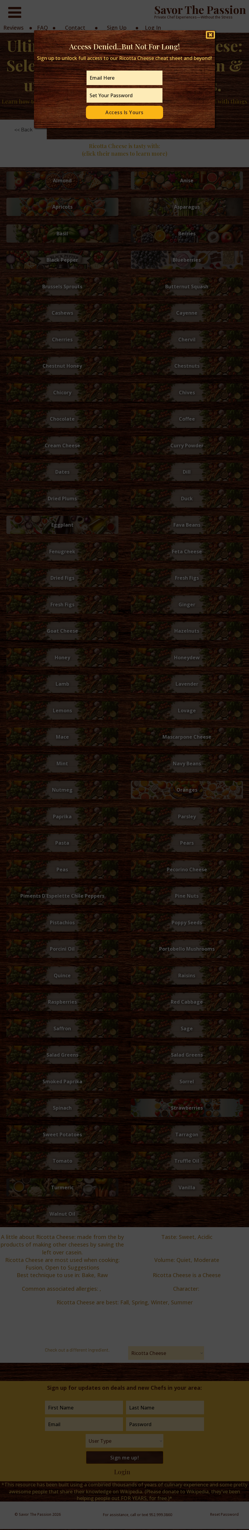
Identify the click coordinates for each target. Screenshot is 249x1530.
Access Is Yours (124, 112)
